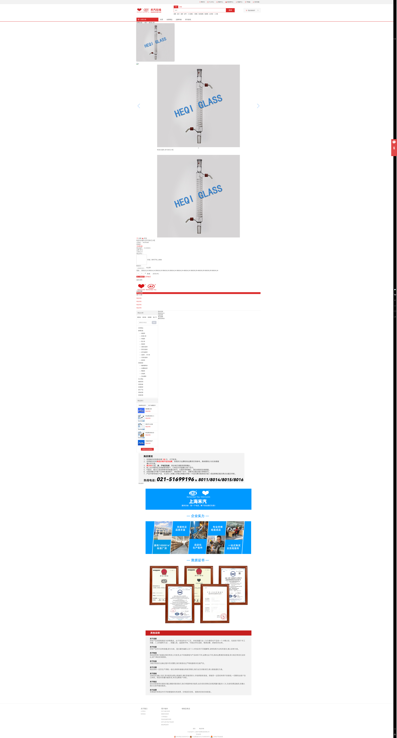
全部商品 (169, 19)
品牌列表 (179, 19)
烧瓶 (175, 14)
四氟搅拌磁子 (149, 441)
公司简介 (143, 711)
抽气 (185, 14)
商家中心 (220, 2)
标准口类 (152, 22)
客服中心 (239, 2)
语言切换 (256, 2)
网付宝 (203, 2)
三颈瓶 (195, 14)
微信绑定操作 (165, 724)
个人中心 (211, 2)
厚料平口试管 (149, 424)
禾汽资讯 (188, 19)
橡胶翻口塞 (148, 409)
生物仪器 (140, 395)
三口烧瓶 (190, 14)
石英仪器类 (144, 357)
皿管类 (143, 360)
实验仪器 (140, 392)
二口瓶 (216, 14)
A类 (145, 22)
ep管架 (211, 14)
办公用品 (140, 379)
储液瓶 (206, 14)
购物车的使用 (165, 714)
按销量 (149, 317)
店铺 (180, 7)
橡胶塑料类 (144, 365)
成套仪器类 (144, 346)
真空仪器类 (144, 349)
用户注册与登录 (165, 711)
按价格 (144, 317)
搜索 (230, 10)
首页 (161, 19)
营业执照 (198, 734)
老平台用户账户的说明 (167, 722)
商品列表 (201, 728)
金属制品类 (144, 368)
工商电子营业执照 (218, 736)
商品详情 (147, 411)
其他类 (143, 373)
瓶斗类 (143, 341)
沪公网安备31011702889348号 (201, 736)
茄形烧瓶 (200, 14)
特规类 (143, 338)
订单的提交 (164, 716)
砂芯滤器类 (144, 352)
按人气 (155, 317)
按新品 (139, 317)
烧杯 (182, 14)
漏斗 (178, 14)
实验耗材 (140, 363)
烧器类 (143, 333)
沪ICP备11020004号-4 (182, 736)
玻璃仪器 (139, 22)
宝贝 (176, 7)
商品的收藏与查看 (166, 719)
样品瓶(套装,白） (150, 416)
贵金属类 (143, 376)
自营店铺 (139, 291)
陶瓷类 (143, 371)
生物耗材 (140, 387)
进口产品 (140, 389)
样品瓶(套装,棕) (149, 432)
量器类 (143, 344)
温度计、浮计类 (145, 355)
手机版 (248, 2)
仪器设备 (140, 384)
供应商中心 (230, 2)
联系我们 (143, 714)
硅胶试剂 (140, 381)
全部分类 (143, 19)
